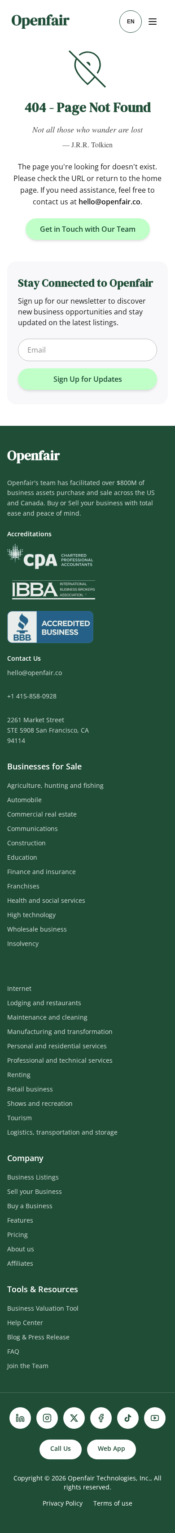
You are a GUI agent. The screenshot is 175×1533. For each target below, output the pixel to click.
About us (20, 1249)
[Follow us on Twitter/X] (74, 1418)
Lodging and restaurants (44, 1002)
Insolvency (23, 943)
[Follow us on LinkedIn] (20, 1418)
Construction (26, 843)
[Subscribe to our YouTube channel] (155, 1418)
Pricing (17, 1234)
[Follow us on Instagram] (47, 1418)
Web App (111, 1448)
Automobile (24, 799)
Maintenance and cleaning (47, 1017)
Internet (19, 988)
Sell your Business (34, 1191)
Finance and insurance (41, 871)
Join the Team (27, 1365)
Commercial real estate (42, 814)
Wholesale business (37, 929)
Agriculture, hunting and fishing (55, 785)
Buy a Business (29, 1206)
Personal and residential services (57, 1046)
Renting (19, 1074)
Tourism (19, 1117)
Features (20, 1220)
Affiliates (20, 1263)
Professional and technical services (60, 1060)
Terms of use (112, 1503)
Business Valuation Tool (43, 1308)
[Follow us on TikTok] (128, 1418)
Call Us (60, 1448)
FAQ (13, 1351)
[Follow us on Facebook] (101, 1418)
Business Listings (33, 1177)
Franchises (23, 886)
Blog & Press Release (38, 1337)
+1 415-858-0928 (32, 696)
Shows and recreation (40, 1103)
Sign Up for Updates (87, 379)
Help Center (25, 1322)
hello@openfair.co (109, 202)
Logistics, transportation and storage (62, 1132)
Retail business (30, 1089)
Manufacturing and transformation (60, 1031)
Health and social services (46, 900)
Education (22, 857)
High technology (31, 914)
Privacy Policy (63, 1503)
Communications (32, 828)
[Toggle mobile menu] (153, 21)
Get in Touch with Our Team (88, 229)
